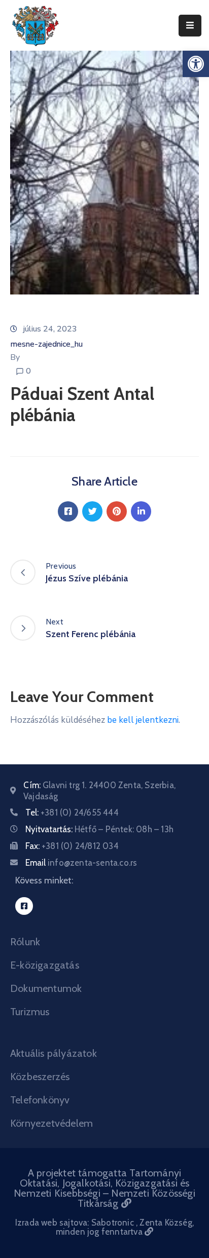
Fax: (72, 846)
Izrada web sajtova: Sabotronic (75, 1222)
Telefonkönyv (39, 1100)
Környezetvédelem (51, 1123)
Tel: (72, 812)
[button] (196, 64)
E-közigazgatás (44, 965)
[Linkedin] (141, 511)
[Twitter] (92, 511)
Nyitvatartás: (99, 829)
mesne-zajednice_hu (46, 344)
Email (81, 863)
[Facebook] (68, 511)
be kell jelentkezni (143, 720)
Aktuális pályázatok (53, 1053)
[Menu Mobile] (190, 25)
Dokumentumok (46, 988)
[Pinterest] (117, 511)
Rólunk (25, 942)
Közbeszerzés (39, 1076)
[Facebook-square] (24, 906)
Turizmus (30, 1012)
